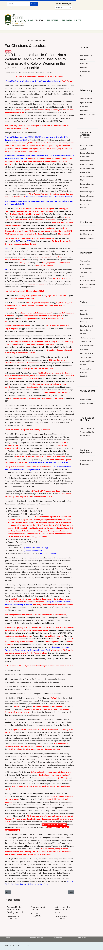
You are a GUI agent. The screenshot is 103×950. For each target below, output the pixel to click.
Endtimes (83, 67)
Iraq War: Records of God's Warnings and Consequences (87, 284)
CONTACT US (67, 20)
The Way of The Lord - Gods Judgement (87, 339)
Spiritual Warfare (86, 103)
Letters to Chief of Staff (86, 178)
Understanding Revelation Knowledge (85, 372)
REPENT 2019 (52, 20)
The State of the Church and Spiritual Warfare (87, 361)
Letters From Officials (84, 206)
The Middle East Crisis (86, 274)
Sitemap (7, 937)
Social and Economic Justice (86, 351)
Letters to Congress (87, 192)
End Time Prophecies (84, 312)
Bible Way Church (86, 326)
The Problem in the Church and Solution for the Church (87, 432)
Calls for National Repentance (86, 462)
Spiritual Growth (86, 98)
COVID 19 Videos (86, 403)
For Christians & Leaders (26, 73)
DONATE (77, 20)
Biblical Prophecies (87, 238)
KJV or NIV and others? (85, 332)
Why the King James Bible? (87, 116)
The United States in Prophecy (87, 320)
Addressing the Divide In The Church (62, 910)
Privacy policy (57, 937)
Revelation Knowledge (84, 108)
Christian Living (85, 72)
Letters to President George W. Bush (87, 170)
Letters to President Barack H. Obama (87, 162)
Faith (82, 76)
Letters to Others (86, 200)
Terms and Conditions (36, 937)
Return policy (81, 937)
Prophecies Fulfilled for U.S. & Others (87, 232)
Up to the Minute (86, 269)
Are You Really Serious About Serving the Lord (15, 910)
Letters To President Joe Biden (87, 147)
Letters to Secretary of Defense (87, 186)
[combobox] (18, 4)
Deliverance (84, 63)
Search (34, 4)
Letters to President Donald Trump (87, 155)
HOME (30, 20)
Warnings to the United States (85, 262)
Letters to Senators (87, 196)
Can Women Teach (87, 346)
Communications (86, 399)
